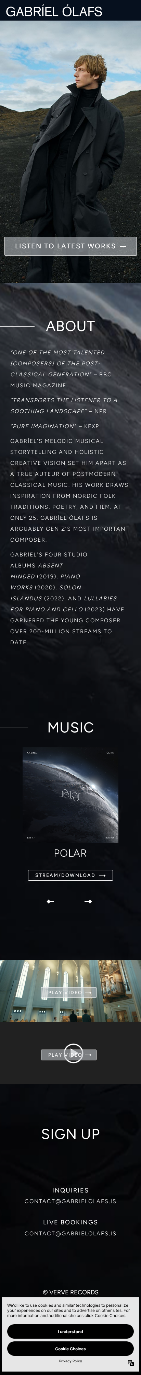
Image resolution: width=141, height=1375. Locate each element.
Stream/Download (65, 875)
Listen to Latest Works (65, 246)
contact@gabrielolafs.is (71, 1201)
